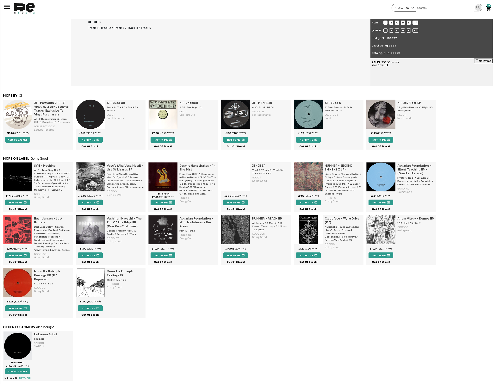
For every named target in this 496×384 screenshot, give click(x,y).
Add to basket (18, 140)
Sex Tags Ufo (187, 115)
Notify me (483, 61)
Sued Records (115, 118)
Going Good (388, 45)
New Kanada (404, 118)
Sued (328, 118)
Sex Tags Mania (261, 115)
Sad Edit (39, 346)
